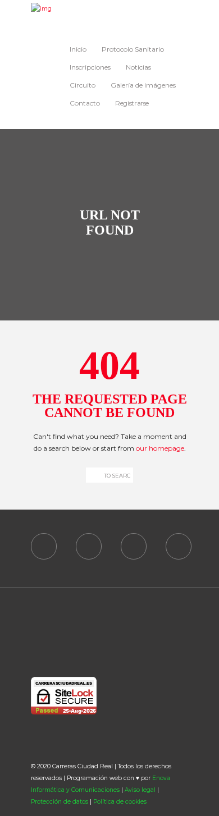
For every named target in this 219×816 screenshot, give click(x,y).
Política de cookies (120, 801)
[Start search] (92, 475)
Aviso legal (140, 790)
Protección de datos (59, 801)
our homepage (160, 448)
